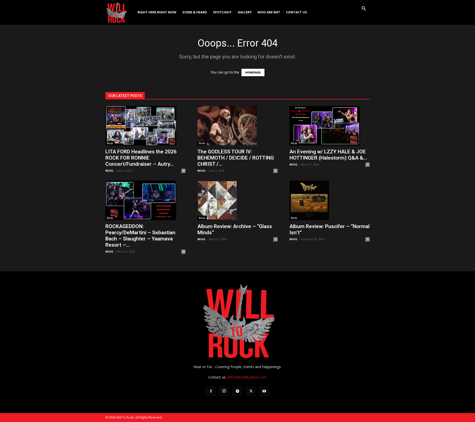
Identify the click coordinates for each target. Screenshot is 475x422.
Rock (110, 143)
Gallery (245, 12)
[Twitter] (251, 391)
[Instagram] (224, 391)
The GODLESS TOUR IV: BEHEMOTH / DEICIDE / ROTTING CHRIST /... (235, 158)
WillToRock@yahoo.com (246, 377)
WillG (109, 170)
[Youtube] (264, 391)
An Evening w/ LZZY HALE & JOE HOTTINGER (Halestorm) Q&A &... (328, 155)
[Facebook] (211, 391)
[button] (364, 9)
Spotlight (222, 12)
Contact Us (296, 12)
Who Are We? (269, 12)
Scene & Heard (194, 12)
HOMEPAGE (253, 72)
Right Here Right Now (157, 12)
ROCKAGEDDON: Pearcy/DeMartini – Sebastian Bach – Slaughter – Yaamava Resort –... (140, 235)
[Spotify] (237, 391)
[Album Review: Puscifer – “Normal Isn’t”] (329, 200)
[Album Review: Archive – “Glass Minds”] (237, 200)
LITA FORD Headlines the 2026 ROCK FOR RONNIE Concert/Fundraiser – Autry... (141, 158)
